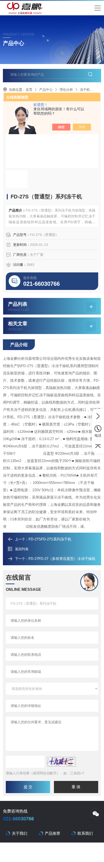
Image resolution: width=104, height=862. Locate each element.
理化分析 (66, 90)
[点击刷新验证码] (61, 762)
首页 (29, 90)
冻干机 (85, 90)
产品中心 (46, 90)
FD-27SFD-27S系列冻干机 (50, 539)
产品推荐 (52, 833)
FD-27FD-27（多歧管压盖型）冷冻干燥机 (62, 558)
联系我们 (85, 833)
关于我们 (19, 833)
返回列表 (22, 549)
